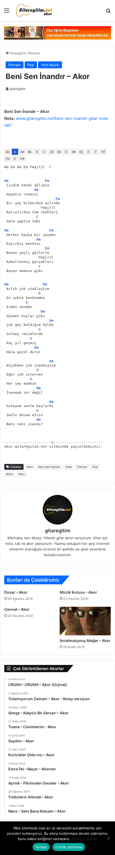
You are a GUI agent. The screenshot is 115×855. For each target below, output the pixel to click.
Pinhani (34, 53)
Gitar (68, 467)
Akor (30, 467)
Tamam (41, 847)
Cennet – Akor (17, 609)
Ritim (9, 474)
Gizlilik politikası (84, 839)
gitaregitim (17, 89)
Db (59, 151)
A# (22, 151)
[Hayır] (108, 838)
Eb (81, 151)
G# (22, 158)
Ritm (21, 474)
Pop (31, 65)
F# (103, 151)
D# (74, 151)
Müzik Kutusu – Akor (78, 592)
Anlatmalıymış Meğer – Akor (85, 640)
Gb (8, 158)
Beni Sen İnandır (49, 467)
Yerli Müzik (50, 65)
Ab (7, 151)
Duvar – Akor (16, 592)
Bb (29, 151)
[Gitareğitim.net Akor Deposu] (34, 10)
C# (51, 151)
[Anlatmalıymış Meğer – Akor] (85, 621)
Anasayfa (17, 53)
